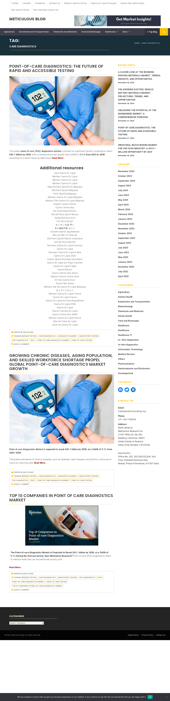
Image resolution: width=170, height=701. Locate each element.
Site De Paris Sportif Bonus (64, 214)
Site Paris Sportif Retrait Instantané (65, 238)
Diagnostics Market (67, 336)
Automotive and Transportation (34, 32)
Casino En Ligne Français (103, 3)
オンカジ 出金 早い (65, 224)
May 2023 (123, 257)
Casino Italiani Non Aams (65, 273)
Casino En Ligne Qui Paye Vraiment (65, 262)
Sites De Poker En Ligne (65, 321)
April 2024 (123, 204)
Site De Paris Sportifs (64, 242)
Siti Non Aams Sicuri (65, 280)
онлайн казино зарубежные (64, 231)
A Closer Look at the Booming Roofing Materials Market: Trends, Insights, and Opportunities (139, 75)
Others (121, 359)
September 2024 (126, 181)
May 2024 (123, 200)
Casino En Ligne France (65, 297)
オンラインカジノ (65, 290)
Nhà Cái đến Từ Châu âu (65, 235)
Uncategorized (125, 373)
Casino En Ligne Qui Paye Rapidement (65, 300)
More (125, 32)
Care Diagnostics (47, 336)
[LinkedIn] (133, 389)
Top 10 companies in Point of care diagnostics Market (37, 586)
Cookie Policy (133, 635)
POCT (33, 340)
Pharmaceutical (126, 364)
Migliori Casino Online (75, 3)
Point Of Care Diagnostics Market (54, 340)
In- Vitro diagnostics (128, 340)
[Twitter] (126, 389)
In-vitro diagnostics (128, 344)
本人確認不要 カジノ (65, 228)
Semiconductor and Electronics (134, 368)
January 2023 (125, 262)
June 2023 (123, 252)
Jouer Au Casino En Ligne (65, 325)
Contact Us (54, 3)
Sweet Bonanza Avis (65, 218)
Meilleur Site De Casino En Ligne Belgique (65, 287)
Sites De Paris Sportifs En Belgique (65, 187)
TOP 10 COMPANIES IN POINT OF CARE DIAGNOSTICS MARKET (61, 498)
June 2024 (123, 195)
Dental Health (125, 316)
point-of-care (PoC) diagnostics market (41, 151)
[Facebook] (120, 389)
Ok (150, 697)
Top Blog (153, 32)
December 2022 (126, 267)
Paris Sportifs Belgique (64, 193)
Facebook (40, 3)
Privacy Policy (147, 635)
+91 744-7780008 (127, 419)
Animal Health (125, 297)
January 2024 (125, 219)
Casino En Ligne (65, 249)
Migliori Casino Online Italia (65, 276)
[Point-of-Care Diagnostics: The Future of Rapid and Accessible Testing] (61, 110)
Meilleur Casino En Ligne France (65, 293)
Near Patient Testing (88, 336)
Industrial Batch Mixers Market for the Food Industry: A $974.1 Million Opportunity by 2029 (137, 148)
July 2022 (123, 271)
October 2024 (125, 176)
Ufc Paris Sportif (65, 221)
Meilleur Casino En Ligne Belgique (65, 197)
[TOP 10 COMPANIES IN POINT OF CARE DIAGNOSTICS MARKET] (61, 525)
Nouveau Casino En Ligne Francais (64, 245)
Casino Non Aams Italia (132, 3)
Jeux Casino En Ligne (65, 173)
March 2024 (124, 209)
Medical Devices (126, 354)
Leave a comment (21, 344)
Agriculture (9, 32)
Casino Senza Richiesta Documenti (64, 259)
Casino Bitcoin (65, 269)
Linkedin (27, 3)
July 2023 (123, 247)
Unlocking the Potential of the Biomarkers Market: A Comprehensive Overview (137, 113)
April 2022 (123, 276)
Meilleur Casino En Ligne (64, 176)
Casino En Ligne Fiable (64, 266)
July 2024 (123, 190)
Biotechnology (125, 306)
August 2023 (124, 243)
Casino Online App (65, 207)
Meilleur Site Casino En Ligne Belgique (65, 200)
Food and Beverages (91, 32)
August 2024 (124, 185)
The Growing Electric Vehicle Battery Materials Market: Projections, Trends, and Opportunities (136, 94)
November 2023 (126, 228)
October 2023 (125, 233)
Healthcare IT (125, 335)
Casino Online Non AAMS (65, 314)
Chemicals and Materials (65, 32)
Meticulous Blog (27, 19)
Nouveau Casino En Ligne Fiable (65, 252)
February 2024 (125, 214)
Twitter (14, 3)
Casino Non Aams (65, 283)
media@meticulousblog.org (132, 411)
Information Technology (130, 349)
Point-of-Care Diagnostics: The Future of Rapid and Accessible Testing (56, 68)
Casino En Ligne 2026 (65, 256)
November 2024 (126, 171)
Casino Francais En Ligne (65, 311)
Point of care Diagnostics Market (26, 449)
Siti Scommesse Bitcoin (65, 211)
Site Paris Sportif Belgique (65, 190)
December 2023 (126, 224)
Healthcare (110, 32)
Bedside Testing (29, 336)
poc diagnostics (20, 340)
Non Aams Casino (20, 10)
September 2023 (126, 238)
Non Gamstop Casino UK (46, 10)
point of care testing (82, 340)
